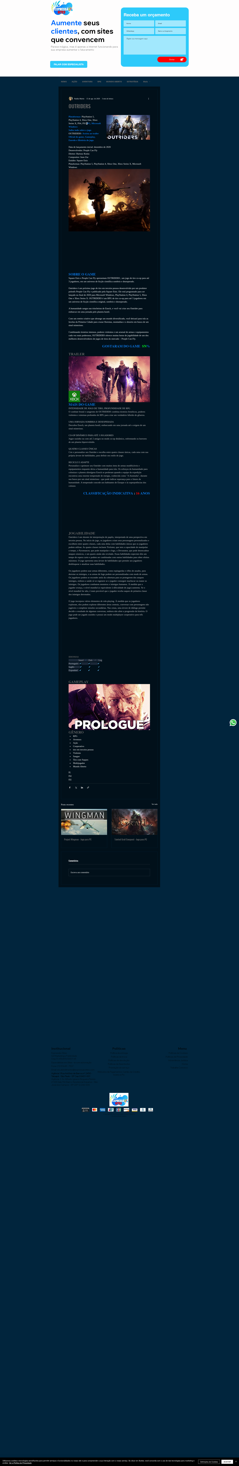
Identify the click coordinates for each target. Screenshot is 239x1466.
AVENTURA (87, 81)
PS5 (70, 779)
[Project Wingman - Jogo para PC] (84, 822)
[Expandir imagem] (109, 200)
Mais (145, 81)
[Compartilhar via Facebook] (70, 787)
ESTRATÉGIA (132, 81)
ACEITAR (227, 1462)
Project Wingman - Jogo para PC (77, 839)
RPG (99, 81)
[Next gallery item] (147, 200)
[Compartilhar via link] (88, 787)
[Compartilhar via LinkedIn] (82, 787)
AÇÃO (74, 81)
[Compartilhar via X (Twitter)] (76, 787)
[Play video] (109, 379)
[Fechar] (236, 1462)
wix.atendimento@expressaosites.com (75, 1069)
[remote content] (109, 251)
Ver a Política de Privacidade (20, 1463)
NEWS (64, 81)
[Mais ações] (148, 98)
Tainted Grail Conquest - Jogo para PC (131, 839)
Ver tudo (155, 804)
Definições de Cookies (209, 1462)
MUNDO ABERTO (114, 81)
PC (70, 772)
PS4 (70, 776)
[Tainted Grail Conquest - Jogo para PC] (134, 822)
